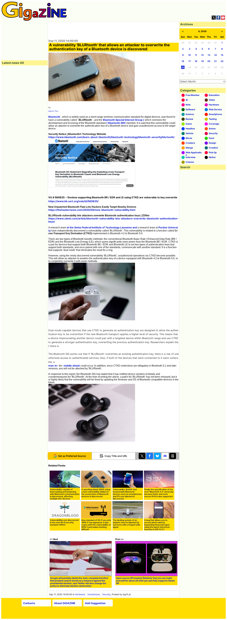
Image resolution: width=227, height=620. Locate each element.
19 (202, 61)
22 (222, 61)
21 (215, 61)
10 (189, 55)
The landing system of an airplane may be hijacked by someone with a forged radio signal (126, 523)
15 (222, 55)
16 (183, 61)
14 (215, 55)
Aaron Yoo (53, 111)
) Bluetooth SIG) (116, 122)
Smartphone (93, 594)
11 (196, 55)
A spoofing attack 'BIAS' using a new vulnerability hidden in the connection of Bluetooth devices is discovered (95, 493)
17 (189, 61)
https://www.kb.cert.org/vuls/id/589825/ (73, 201)
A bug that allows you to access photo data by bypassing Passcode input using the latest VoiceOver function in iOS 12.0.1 (157, 525)
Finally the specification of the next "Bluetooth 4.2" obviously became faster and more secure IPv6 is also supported (159, 493)
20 (208, 61)
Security (106, 594)
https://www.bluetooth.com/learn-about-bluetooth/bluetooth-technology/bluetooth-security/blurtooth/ (111, 137)
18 (196, 61)
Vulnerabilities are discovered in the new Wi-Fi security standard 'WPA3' (64, 522)
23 (182, 67)
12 (202, 55)
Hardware (80, 594)
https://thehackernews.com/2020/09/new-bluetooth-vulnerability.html (91, 209)
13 (209, 55)
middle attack (72, 365)
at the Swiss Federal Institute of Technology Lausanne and (102, 227)
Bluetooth (54, 116)
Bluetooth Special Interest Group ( (123, 119)
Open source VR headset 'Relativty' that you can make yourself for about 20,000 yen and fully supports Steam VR (145, 581)
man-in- (53, 365)
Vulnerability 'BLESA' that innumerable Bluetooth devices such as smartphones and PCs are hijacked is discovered (127, 494)
